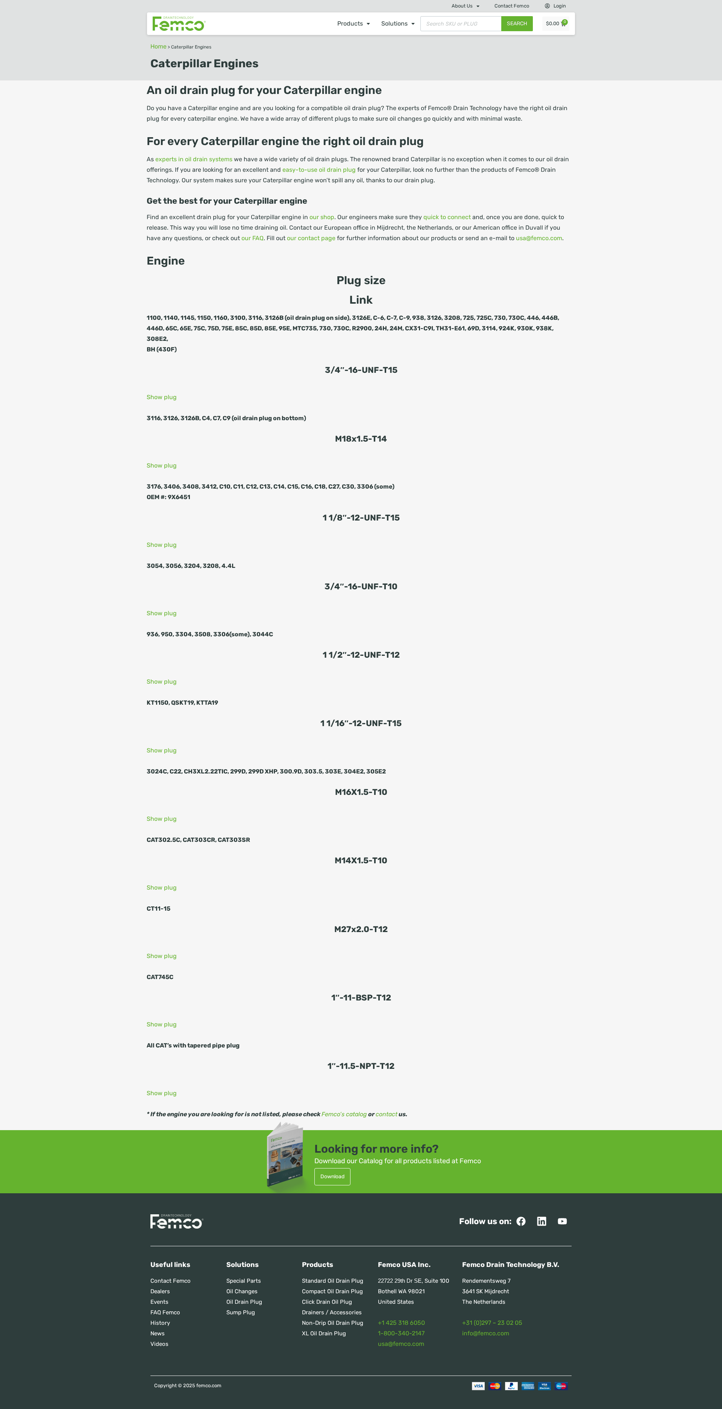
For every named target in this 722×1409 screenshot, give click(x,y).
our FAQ (252, 238)
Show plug (162, 397)
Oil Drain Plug (244, 1302)
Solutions (394, 23)
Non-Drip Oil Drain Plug (332, 1323)
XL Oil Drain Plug (324, 1333)
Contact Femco (511, 6)
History (160, 1323)
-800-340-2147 (403, 1333)
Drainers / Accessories (332, 1312)
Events (159, 1302)
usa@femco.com (539, 238)
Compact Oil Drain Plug (332, 1291)
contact (386, 1114)
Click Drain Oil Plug (327, 1302)
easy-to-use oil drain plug (318, 169)
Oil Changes (242, 1291)
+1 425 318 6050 (401, 1322)
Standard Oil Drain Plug (332, 1280)
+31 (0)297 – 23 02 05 (492, 1322)
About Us (462, 6)
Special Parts (243, 1280)
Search (517, 23)
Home (158, 46)
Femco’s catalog (344, 1114)
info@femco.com (485, 1333)
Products (350, 23)
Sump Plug (240, 1312)
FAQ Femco (165, 1312)
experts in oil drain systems (193, 159)
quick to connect (447, 217)
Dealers (160, 1291)
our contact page (311, 238)
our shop (321, 217)
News (157, 1333)
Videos (159, 1344)
